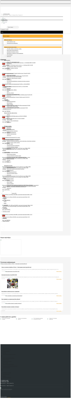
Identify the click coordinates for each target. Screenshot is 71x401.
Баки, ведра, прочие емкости (12, 50)
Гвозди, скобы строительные (12, 120)
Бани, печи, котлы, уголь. (6, 349)
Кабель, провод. (10, 104)
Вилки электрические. (11, 101)
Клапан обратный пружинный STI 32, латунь (11, 139)
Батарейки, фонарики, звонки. (13, 51)
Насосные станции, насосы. (12, 173)
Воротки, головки (10, 92)
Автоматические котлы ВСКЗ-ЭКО (9, 274)
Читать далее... (59, 271)
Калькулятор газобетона (6, 377)
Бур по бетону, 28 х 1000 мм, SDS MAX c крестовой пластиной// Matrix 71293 (16, 206)
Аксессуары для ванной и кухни (13, 62)
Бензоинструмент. (10, 180)
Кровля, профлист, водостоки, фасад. (11, 152)
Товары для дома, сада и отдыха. (10, 47)
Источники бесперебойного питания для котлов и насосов (18, 81)
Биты (8, 91)
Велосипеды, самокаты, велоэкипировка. (15, 53)
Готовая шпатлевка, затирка (12, 147)
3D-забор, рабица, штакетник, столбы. (14, 48)
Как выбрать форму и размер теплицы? (10, 306)
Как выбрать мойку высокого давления (10, 291)
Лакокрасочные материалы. (12, 43)
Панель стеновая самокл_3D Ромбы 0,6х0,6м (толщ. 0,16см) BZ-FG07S (15, 75)
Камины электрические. (11, 133)
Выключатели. (9, 103)
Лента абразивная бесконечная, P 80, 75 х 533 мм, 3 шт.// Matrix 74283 (15, 149)
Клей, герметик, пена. (11, 41)
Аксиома (5, 203)
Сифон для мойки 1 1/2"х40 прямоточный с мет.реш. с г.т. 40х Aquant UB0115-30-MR (18, 65)
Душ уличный (9, 54)
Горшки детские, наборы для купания (14, 66)
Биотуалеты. (9, 63)
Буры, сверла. (9, 182)
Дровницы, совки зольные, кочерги (14, 78)
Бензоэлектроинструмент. (7, 361)
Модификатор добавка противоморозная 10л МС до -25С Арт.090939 (15, 86)
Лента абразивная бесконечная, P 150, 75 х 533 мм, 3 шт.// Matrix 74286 (15, 167)
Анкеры (8, 114)
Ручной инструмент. (5, 351)
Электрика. (4, 352)
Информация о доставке (6, 372)
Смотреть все (9, 56)
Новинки (3, 59)
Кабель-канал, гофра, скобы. (12, 106)
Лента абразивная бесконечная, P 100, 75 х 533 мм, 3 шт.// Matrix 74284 (15, 177)
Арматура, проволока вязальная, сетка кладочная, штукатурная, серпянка (21, 141)
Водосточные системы (11, 154)
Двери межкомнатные (11, 132)
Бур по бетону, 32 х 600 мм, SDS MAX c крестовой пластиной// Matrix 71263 (16, 197)
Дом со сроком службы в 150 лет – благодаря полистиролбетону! (16, 267)
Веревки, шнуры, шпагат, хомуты (13, 142)
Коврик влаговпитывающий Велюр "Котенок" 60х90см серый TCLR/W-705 (16, 97)
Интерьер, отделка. (7, 126)
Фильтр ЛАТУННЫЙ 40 (7, 129)
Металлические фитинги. (12, 171)
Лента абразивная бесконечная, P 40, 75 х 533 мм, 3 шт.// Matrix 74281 (15, 158)
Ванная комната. (7, 60)
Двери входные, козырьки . (12, 130)
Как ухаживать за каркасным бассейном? (11, 299)
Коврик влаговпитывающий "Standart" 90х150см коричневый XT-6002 (15, 107)
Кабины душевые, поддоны (12, 68)
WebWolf (9, 397)
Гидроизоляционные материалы (13, 145)
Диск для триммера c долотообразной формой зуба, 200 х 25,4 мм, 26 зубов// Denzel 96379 (19, 186)
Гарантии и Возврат (5, 374)
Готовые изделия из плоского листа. (14, 155)
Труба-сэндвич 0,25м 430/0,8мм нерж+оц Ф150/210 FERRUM (13, 118)
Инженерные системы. (8, 165)
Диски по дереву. (10, 183)
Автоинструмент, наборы (12, 89)
